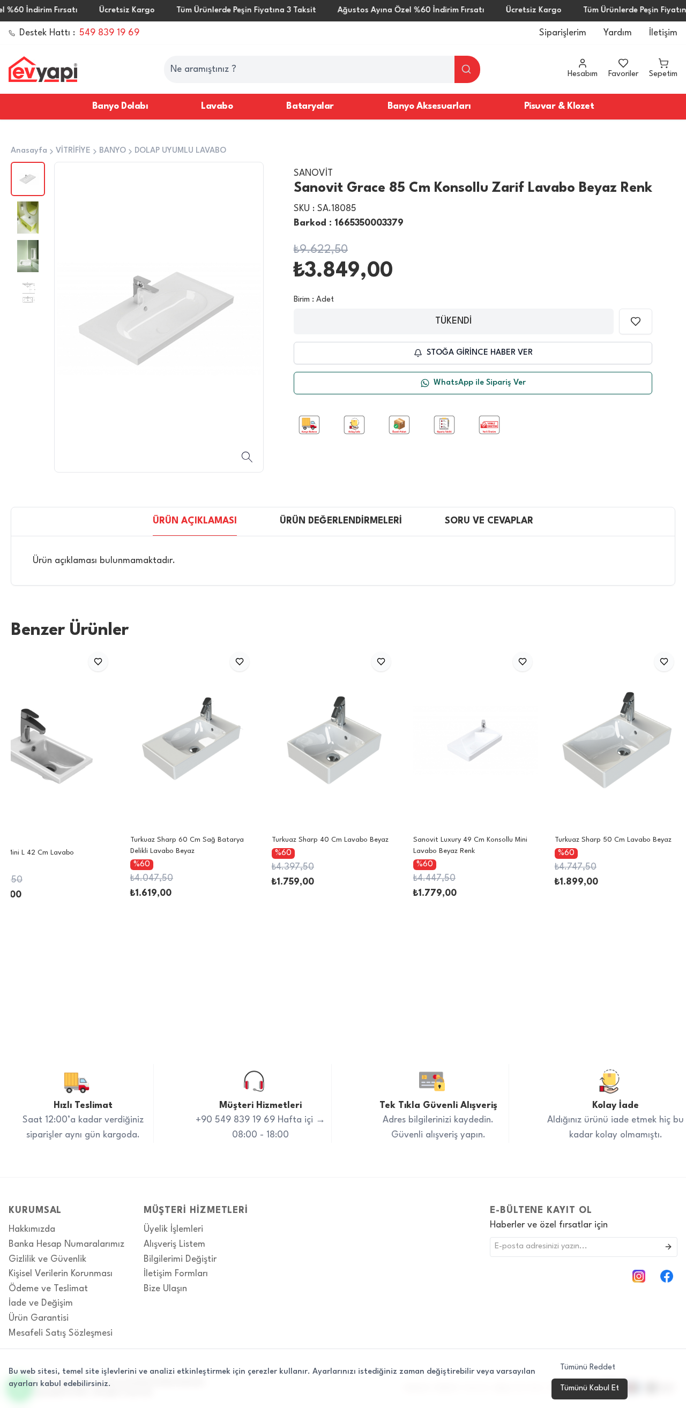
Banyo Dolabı (119, 106)
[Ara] (467, 70)
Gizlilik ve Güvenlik (47, 1259)
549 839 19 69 (109, 33)
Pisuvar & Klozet (559, 106)
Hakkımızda (32, 1229)
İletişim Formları (176, 1273)
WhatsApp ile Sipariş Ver (480, 383)
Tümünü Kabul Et (589, 1388)
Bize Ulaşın (165, 1288)
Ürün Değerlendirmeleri (341, 521)
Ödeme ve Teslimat (48, 1288)
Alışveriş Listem (174, 1244)
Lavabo (217, 106)
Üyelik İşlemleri (173, 1229)
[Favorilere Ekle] (635, 321)
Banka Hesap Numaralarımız (66, 1244)
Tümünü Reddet (587, 1368)
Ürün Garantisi (39, 1318)
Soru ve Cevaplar (489, 521)
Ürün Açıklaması (195, 521)
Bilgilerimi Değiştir (180, 1259)
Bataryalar (309, 106)
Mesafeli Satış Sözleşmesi (61, 1333)
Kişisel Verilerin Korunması (61, 1273)
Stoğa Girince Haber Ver (480, 353)
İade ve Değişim (41, 1303)
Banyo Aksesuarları (429, 106)
